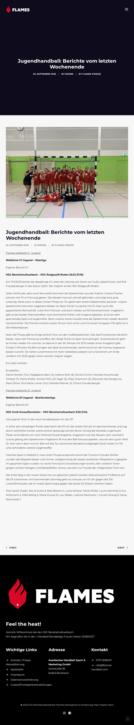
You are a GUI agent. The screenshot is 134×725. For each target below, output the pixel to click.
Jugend (69, 74)
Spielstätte (17, 670)
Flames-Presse (91, 74)
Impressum (18, 675)
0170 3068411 (103, 660)
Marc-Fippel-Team (104, 705)
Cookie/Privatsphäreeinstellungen (31, 685)
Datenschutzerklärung (24, 680)
